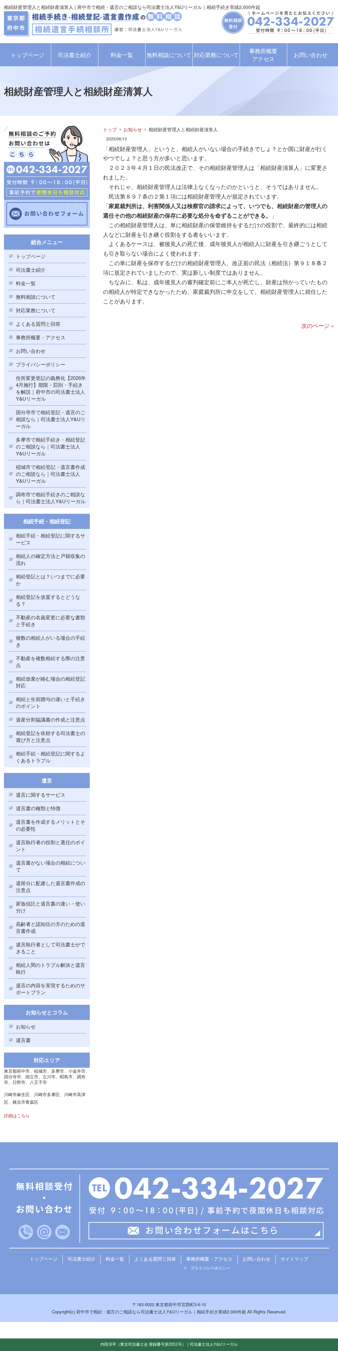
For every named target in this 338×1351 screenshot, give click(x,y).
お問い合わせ (310, 54)
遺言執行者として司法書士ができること (50, 948)
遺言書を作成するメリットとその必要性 (50, 825)
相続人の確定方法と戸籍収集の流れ (50, 559)
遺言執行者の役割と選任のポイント (50, 845)
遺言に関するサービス (40, 794)
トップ (110, 129)
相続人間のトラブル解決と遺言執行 (50, 968)
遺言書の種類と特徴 (38, 808)
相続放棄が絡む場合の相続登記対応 (50, 682)
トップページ (27, 54)
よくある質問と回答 (38, 323)
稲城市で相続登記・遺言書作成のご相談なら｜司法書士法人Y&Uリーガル (50, 473)
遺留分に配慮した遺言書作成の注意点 (50, 886)
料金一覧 (122, 54)
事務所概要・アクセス (40, 337)
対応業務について (216, 54)
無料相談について (169, 54)
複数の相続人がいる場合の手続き (50, 641)
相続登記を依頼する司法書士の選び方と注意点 (50, 736)
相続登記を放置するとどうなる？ (48, 600)
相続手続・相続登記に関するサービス (50, 539)
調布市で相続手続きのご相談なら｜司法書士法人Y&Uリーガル (50, 498)
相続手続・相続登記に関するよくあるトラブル (50, 757)
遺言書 (23, 1039)
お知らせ (132, 129)
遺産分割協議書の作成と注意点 (50, 719)
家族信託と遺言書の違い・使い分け (50, 907)
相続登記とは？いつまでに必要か (50, 580)
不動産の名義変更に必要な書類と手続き (50, 621)
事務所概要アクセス (263, 54)
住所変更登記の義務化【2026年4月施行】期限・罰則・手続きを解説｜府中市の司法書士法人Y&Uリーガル (51, 388)
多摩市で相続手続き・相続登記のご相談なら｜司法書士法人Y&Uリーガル (50, 446)
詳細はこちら (17, 1115)
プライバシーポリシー (40, 364)
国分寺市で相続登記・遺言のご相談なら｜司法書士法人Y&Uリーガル (50, 419)
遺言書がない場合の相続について (50, 866)
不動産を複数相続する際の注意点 (50, 661)
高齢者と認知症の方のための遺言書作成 (50, 927)
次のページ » (317, 325)
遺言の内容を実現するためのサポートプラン (50, 989)
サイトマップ (294, 1258)
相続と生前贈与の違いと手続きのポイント (50, 702)
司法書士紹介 (74, 54)
